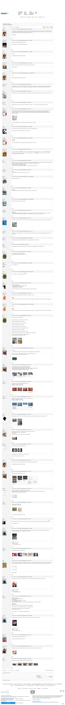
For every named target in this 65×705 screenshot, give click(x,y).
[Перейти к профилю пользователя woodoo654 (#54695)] (5, 641)
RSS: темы (19, 688)
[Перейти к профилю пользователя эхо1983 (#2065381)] (5, 535)
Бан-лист (35, 688)
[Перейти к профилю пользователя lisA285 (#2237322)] (5, 436)
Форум (19, 14)
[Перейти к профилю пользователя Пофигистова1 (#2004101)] (5, 68)
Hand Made (8, 23)
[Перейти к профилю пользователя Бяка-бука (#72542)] (4, 267)
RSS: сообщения (25, 688)
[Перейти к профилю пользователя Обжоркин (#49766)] (5, 115)
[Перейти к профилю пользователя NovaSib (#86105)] (5, 133)
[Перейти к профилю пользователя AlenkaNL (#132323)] (5, 495)
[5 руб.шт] (30, 374)
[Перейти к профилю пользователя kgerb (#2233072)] (5, 421)
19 (13, 670)
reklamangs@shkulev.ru (60, 695)
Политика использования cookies (36, 701)
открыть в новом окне (39, 677)
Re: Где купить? (22, 244)
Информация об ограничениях (36, 699)
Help (41, 688)
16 (9, 670)
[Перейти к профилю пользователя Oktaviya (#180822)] (5, 183)
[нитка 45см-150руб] (20, 375)
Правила (39, 688)
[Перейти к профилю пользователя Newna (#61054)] (4, 288)
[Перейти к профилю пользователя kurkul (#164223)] (5, 194)
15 (8, 670)
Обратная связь (45, 688)
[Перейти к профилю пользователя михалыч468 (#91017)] (5, 311)
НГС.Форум (4, 23)
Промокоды (31, 14)
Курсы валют (26, 14)
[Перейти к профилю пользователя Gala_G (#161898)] (5, 58)
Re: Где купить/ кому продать (23, 40)
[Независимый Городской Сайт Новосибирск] (4, 14)
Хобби (6, 23)
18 (12, 670)
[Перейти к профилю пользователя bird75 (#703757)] (5, 567)
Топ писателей (31, 688)
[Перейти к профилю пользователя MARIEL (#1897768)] (5, 371)
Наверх (63, 703)
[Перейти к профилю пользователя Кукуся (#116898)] (5, 258)
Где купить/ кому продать (23, 84)
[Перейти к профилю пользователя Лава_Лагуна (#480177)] (5, 47)
